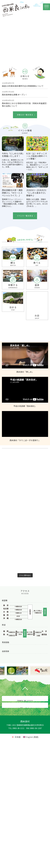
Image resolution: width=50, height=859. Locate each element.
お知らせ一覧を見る (25, 114)
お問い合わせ (25, 713)
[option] (25, 38)
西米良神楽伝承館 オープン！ (14, 93)
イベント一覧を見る (25, 215)
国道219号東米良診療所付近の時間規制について (22, 84)
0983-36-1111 (25, 706)
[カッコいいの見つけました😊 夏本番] (13, 538)
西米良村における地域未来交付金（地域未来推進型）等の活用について (25, 103)
